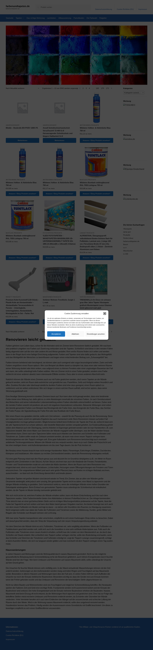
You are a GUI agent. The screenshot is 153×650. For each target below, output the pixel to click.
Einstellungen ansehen (96, 334)
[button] (105, 313)
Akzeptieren (56, 334)
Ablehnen (75, 334)
